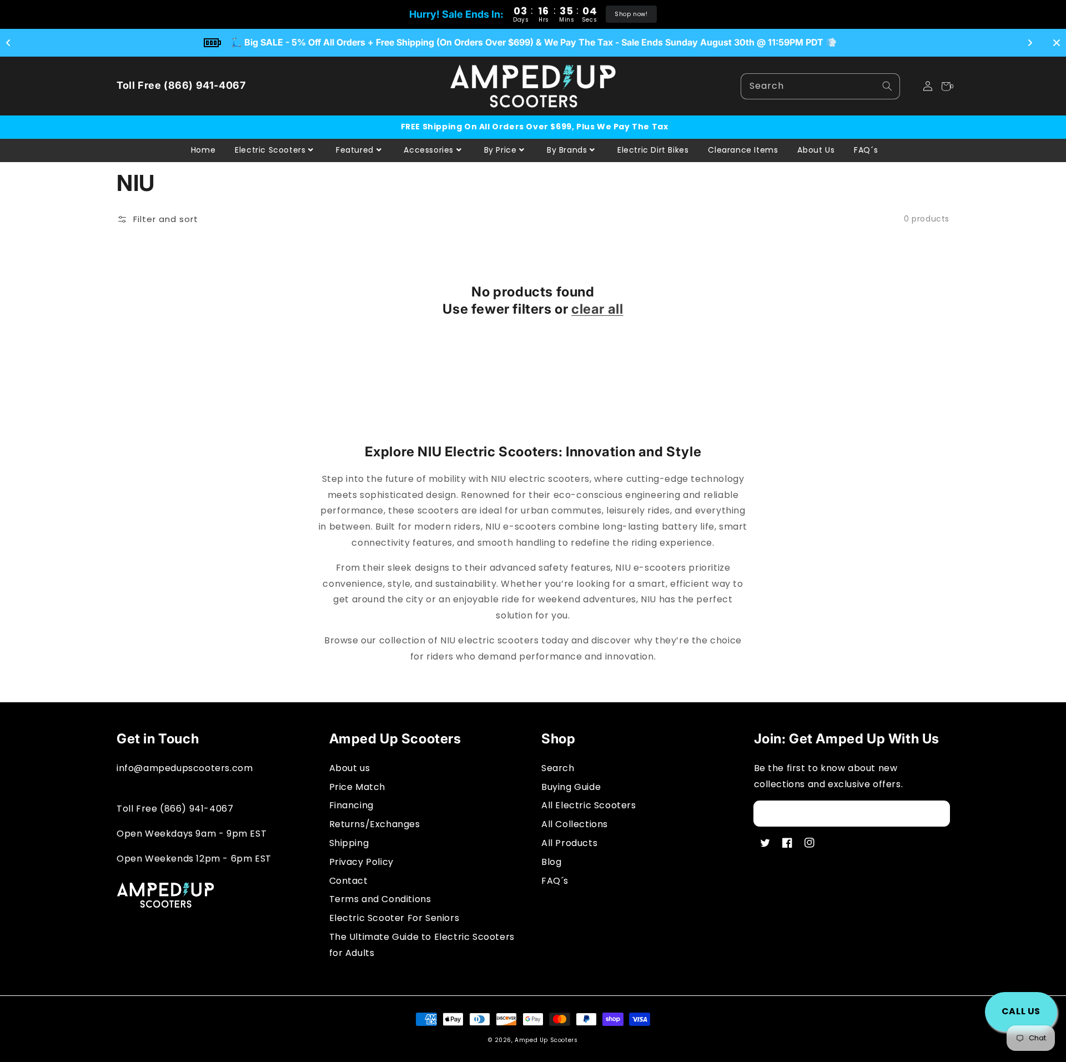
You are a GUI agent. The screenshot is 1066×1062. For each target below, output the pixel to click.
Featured (355, 149)
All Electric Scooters (588, 805)
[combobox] (820, 86)
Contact (348, 880)
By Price (500, 149)
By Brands (567, 149)
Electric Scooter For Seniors (394, 918)
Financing (351, 805)
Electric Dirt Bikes (652, 149)
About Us (815, 149)
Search (558, 768)
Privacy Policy (361, 861)
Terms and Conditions (380, 899)
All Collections (574, 824)
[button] (909, 86)
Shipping (349, 843)
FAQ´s (866, 149)
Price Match (357, 787)
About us (349, 768)
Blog (551, 861)
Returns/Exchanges (374, 824)
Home (203, 149)
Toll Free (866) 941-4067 (181, 85)
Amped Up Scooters (546, 1040)
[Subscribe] (937, 813)
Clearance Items (743, 149)
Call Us (1021, 1011)
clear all (597, 309)
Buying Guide (571, 787)
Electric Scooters (270, 149)
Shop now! (631, 14)
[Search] (887, 86)
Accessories (429, 149)
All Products (569, 843)
